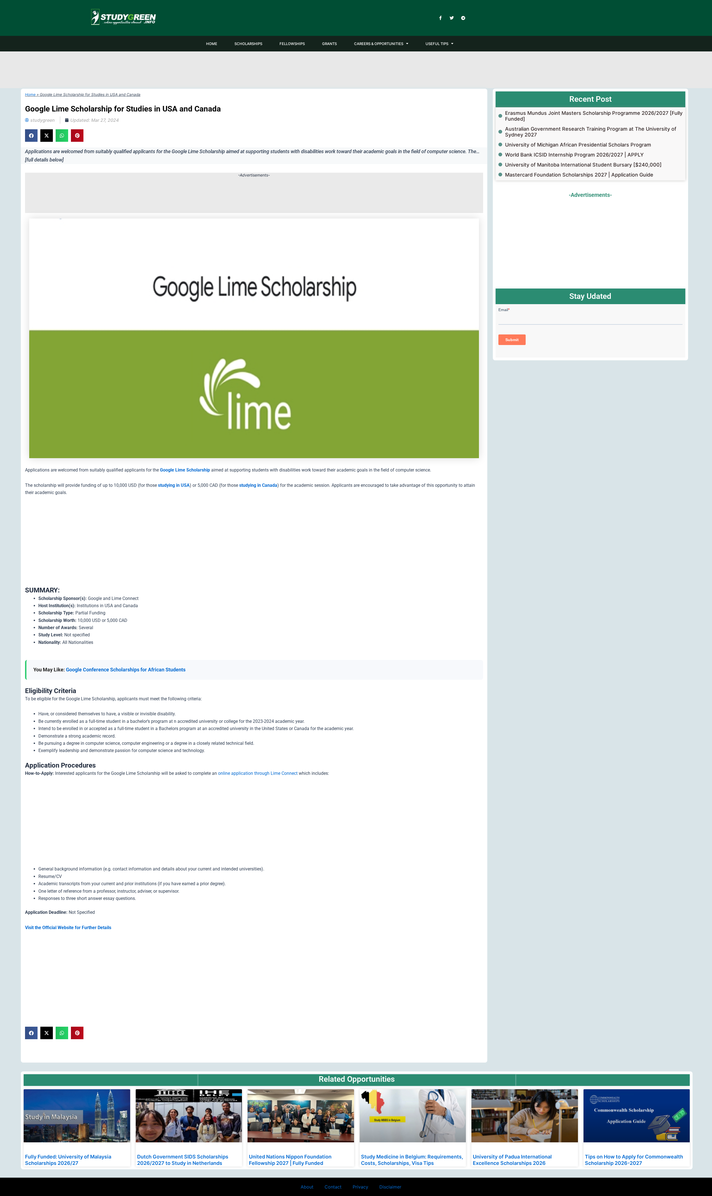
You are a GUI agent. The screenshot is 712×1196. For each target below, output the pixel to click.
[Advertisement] (356, 68)
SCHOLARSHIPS (248, 43)
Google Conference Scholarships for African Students (126, 670)
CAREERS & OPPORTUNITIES (378, 43)
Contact (333, 1187)
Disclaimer (390, 1187)
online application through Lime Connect (258, 773)
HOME (211, 43)
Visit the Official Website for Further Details (68, 927)
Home (30, 94)
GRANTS (329, 43)
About (307, 1187)
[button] (31, 135)
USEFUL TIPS (437, 43)
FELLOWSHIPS (292, 43)
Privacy (360, 1187)
